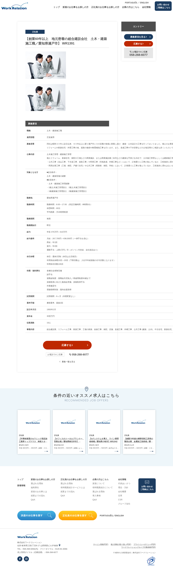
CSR (120, 500)
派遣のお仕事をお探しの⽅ (76, 7)
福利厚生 (35, 487)
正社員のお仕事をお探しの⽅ (105, 7)
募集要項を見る (137, 37)
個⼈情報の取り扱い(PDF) (121, 544)
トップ (56, 7)
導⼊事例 (96, 496)
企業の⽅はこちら (130, 7)
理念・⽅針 (123, 487)
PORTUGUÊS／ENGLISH (112, 516)
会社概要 (122, 492)
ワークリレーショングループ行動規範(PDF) (138, 547)
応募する (66, 345)
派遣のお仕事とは (39, 492)
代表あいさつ (124, 483)
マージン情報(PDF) (100, 544)
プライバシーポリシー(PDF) (145, 544)
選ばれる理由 (37, 483)
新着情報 (21, 485)
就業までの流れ (38, 496)
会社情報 (146, 7)
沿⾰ (120, 496)
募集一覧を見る (68, 362)
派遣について (98, 483)
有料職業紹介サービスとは (73, 487)
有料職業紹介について (102, 487)
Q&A (33, 500)
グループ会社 (124, 504)
